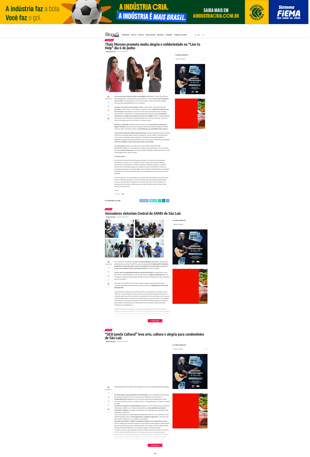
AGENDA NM (109, 40)
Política (108, 209)
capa (122, 194)
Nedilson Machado (111, 51)
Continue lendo (155, 320)
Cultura (108, 330)
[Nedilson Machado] (112, 34)
